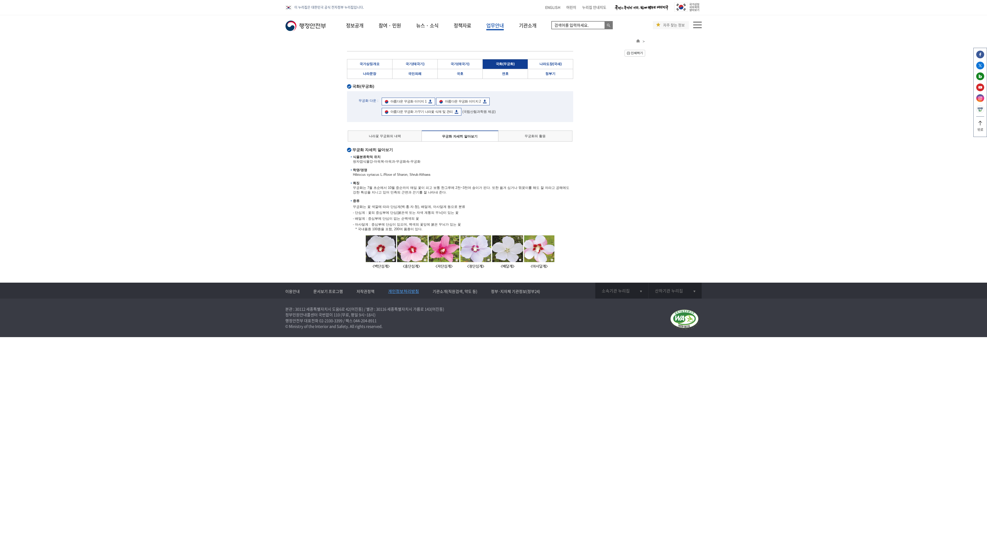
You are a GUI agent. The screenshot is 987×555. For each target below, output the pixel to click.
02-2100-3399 (330, 320)
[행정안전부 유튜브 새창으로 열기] (980, 89)
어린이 (571, 7)
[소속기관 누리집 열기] (621, 291)
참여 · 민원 (390, 25)
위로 (980, 129)
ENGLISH (552, 7)
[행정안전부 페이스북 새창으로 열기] (980, 56)
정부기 (550, 74)
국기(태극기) (415, 64)
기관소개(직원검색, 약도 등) (455, 291)
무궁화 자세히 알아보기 (460, 136)
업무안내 (495, 25)
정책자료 (462, 25)
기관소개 (527, 25)
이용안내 (292, 291)
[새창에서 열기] (684, 320)
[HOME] (638, 41)
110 (337, 315)
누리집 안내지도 (594, 7)
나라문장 (369, 74)
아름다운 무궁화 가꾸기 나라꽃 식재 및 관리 (421, 112)
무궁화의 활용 (535, 136)
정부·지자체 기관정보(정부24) (515, 291)
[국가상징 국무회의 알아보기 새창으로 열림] (686, 10)
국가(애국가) (460, 64)
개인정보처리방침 (403, 291)
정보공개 (354, 25)
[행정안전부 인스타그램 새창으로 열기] (980, 100)
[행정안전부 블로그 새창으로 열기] (980, 78)
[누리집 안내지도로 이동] (697, 26)
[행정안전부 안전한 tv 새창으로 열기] (980, 111)
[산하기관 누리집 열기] (675, 291)
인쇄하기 (637, 53)
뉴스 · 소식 (427, 25)
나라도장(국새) (551, 64)
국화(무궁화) (505, 64)
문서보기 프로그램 (328, 291)
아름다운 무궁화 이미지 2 (463, 101)
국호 (460, 74)
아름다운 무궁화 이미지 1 (408, 101)
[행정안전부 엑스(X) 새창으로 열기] (980, 68)
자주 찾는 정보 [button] (674, 25)
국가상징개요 (370, 64)
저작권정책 (365, 291)
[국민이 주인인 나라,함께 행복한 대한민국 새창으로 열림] (641, 10)
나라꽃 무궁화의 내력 (385, 136)
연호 (505, 74)
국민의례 (415, 74)
